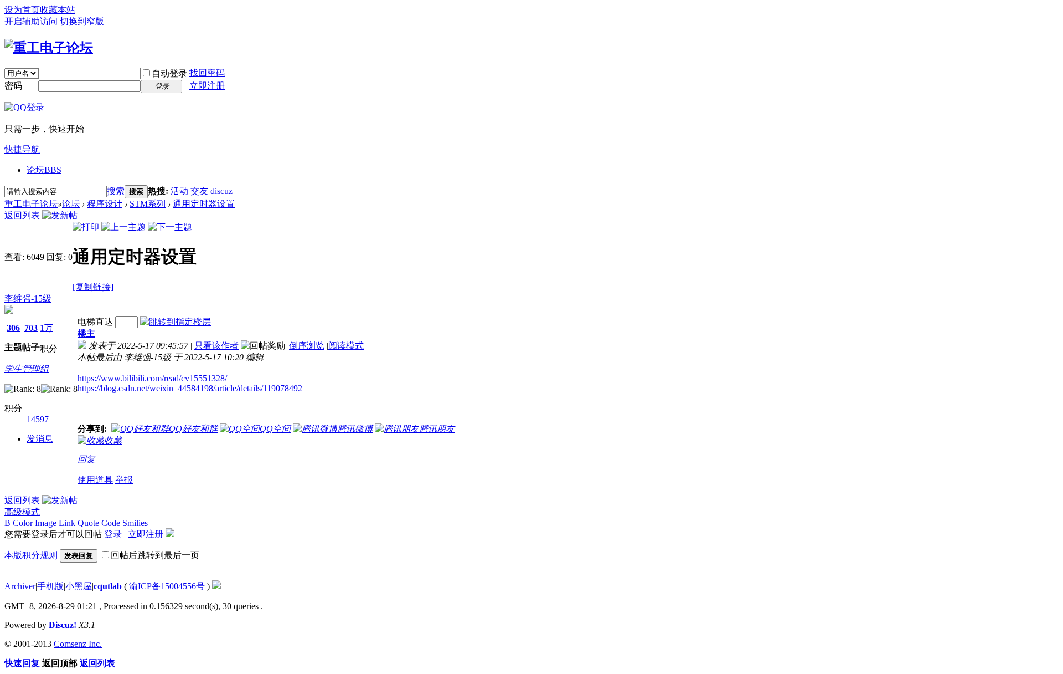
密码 (13, 85)
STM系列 (148, 203)
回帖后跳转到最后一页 (155, 555)
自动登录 (169, 73)
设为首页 (22, 9)
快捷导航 (22, 149)
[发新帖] (60, 215)
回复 (86, 459)
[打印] (86, 227)
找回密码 (207, 73)
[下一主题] (170, 227)
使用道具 (95, 479)
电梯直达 (95, 321)
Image (45, 523)
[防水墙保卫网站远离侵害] (216, 586)
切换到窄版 (82, 21)
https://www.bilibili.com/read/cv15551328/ (152, 378)
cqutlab (108, 586)
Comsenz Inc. (78, 644)
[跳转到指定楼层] (175, 321)
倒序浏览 (306, 345)
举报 (124, 479)
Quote (88, 523)
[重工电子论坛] (48, 47)
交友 (199, 191)
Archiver (19, 586)
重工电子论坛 (31, 203)
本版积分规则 (31, 555)
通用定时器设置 (204, 203)
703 (31, 328)
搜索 (116, 191)
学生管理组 (26, 369)
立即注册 (207, 85)
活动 (179, 191)
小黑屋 (78, 586)
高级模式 (22, 512)
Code (110, 523)
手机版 (50, 586)
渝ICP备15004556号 (167, 586)
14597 (38, 419)
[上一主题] (123, 227)
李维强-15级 (27, 298)
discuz (221, 191)
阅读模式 (346, 345)
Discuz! (62, 625)
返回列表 (22, 215)
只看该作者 (216, 345)
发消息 (40, 438)
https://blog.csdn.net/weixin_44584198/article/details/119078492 (190, 388)
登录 (113, 534)
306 (13, 328)
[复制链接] (93, 287)
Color (23, 523)
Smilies (135, 523)
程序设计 (104, 203)
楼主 (86, 333)
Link (67, 523)
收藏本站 (57, 9)
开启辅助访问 (31, 21)
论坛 (44, 170)
